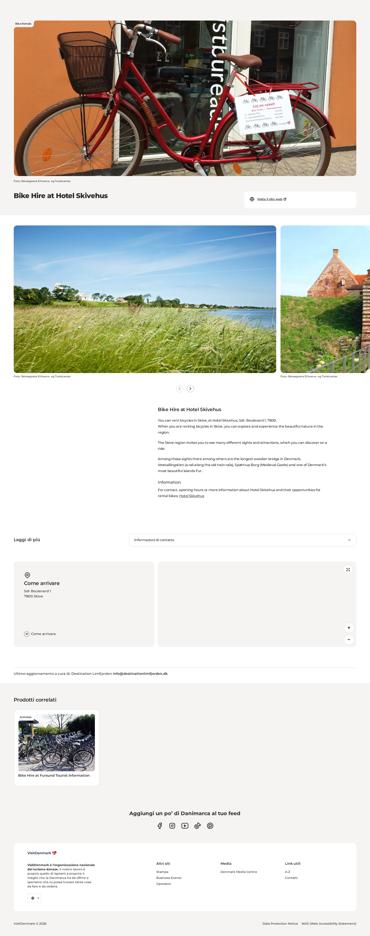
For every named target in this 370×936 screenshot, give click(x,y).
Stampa (162, 872)
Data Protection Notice (280, 924)
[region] (257, 604)
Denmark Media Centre (239, 872)
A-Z (287, 872)
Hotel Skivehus (191, 496)
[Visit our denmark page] (159, 825)
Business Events (168, 878)
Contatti (291, 878)
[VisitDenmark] (42, 853)
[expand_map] (348, 569)
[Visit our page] (172, 825)
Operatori (163, 884)
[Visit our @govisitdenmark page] (197, 825)
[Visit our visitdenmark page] (185, 825)
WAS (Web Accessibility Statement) (328, 924)
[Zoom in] (349, 628)
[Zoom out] (349, 640)
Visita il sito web (269, 199)
